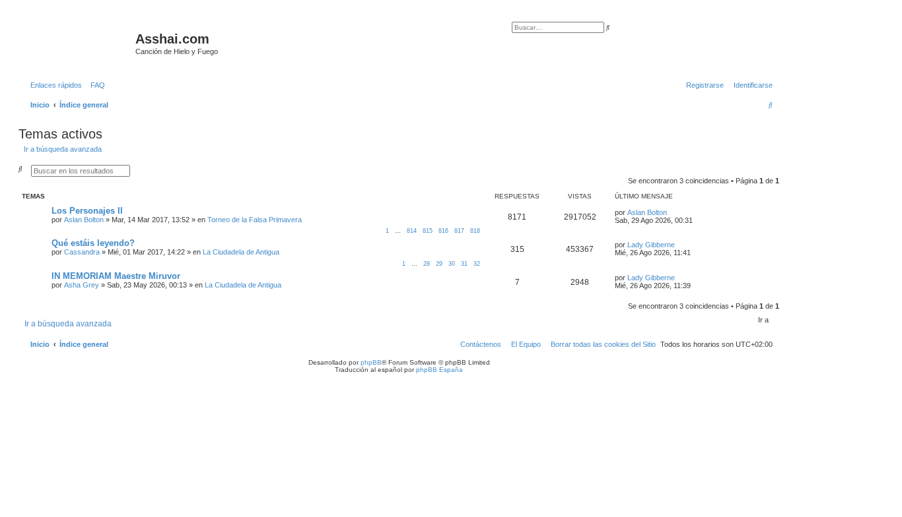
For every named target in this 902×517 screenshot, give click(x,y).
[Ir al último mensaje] (671, 212)
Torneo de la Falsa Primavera (254, 220)
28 (426, 263)
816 (443, 231)
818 (475, 231)
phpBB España (439, 369)
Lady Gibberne (651, 245)
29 (439, 263)
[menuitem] (95, 85)
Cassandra (82, 252)
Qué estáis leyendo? (93, 243)
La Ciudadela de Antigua (241, 252)
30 (451, 263)
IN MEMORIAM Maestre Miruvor (116, 276)
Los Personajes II (87, 211)
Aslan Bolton (84, 220)
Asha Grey (81, 285)
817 (459, 231)
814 (412, 231)
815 (428, 231)
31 (464, 263)
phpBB (371, 362)
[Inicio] (78, 43)
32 (476, 263)
